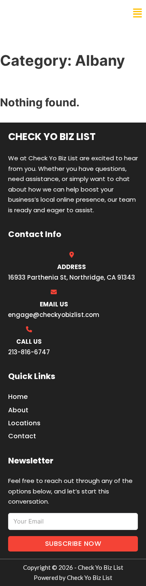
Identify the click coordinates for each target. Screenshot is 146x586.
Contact (22, 436)
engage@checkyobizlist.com (53, 314)
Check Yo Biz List (41, 13)
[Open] (137, 13)
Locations (24, 423)
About (18, 410)
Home (18, 396)
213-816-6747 (29, 352)
